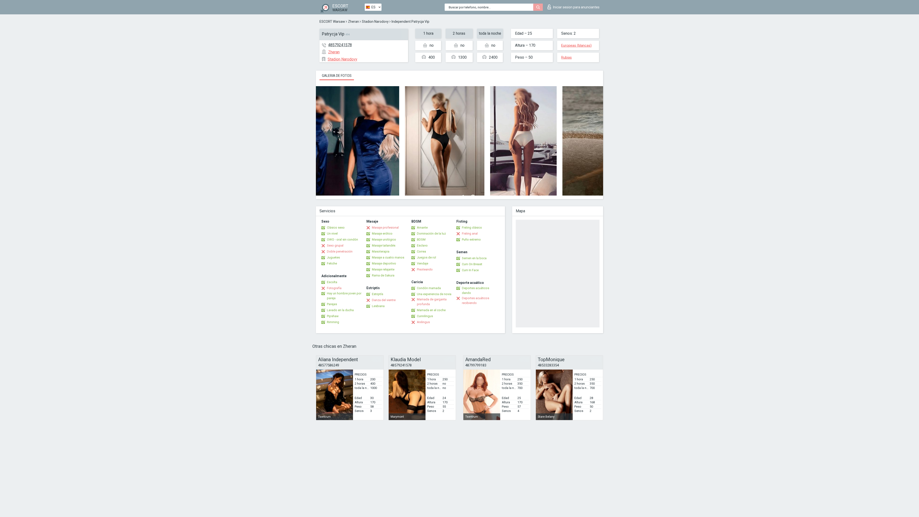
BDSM (421, 239)
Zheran (353, 21)
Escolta (332, 282)
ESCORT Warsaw (332, 21)
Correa (421, 251)
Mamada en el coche (431, 310)
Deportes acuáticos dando (475, 290)
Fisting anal (470, 233)
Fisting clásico (472, 227)
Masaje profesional (385, 227)
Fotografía (334, 288)
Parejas (332, 304)
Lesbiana (378, 306)
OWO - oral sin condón (342, 239)
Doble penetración (340, 251)
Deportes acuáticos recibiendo (475, 300)
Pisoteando (425, 269)
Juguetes (333, 257)
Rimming (333, 322)
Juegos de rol (426, 257)
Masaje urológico (384, 239)
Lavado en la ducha (340, 310)
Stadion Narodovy (375, 21)
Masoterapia (380, 251)
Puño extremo (471, 239)
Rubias (566, 57)
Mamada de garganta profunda (432, 302)
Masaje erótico (382, 233)
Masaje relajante (383, 269)
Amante (422, 227)
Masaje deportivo (384, 263)
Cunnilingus (425, 316)
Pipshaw (333, 316)
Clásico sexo (336, 227)
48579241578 (340, 45)
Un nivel (332, 233)
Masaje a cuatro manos (388, 257)
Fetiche (332, 263)
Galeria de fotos (337, 76)
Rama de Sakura (383, 275)
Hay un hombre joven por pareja (344, 296)
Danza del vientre (384, 300)
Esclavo (422, 245)
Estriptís (377, 294)
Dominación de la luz (431, 233)
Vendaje (422, 263)
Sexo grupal (335, 245)
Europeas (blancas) (576, 45)
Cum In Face (470, 270)
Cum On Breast (472, 264)
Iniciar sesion (576, 7)
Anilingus (423, 322)
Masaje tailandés (383, 245)
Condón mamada (429, 288)
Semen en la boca (474, 258)
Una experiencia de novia (434, 294)
